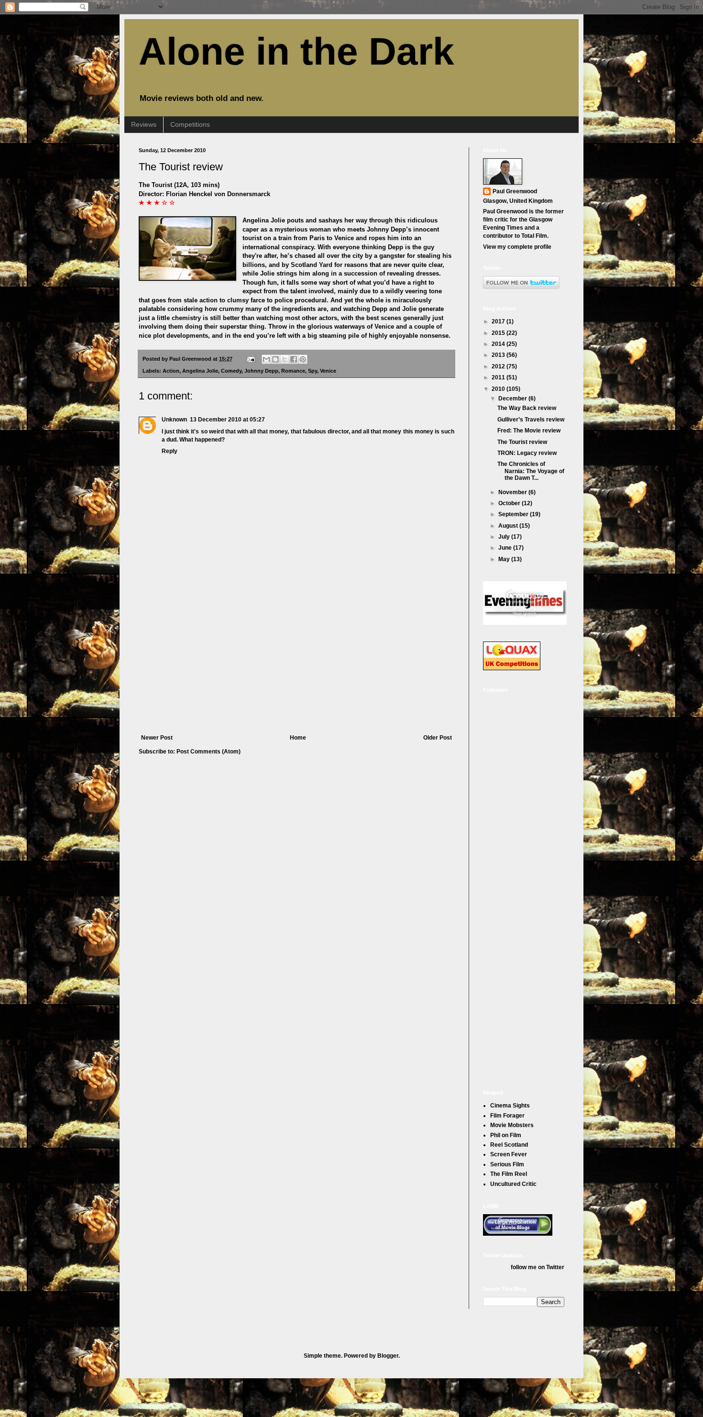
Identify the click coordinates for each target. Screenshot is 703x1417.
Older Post (437, 737)
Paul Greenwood (515, 191)
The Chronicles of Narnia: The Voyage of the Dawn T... (530, 471)
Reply (169, 451)
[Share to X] (284, 359)
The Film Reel (508, 1174)
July (504, 536)
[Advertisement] (296, 662)
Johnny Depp (261, 371)
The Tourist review (181, 167)
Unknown (174, 419)
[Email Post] (250, 359)
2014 (499, 344)
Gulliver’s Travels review (530, 419)
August (508, 525)
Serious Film (507, 1164)
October (510, 503)
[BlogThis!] (275, 359)
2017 (499, 321)
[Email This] (266, 359)
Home (298, 737)
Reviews (143, 124)
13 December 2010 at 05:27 (227, 419)
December (513, 398)
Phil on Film (505, 1135)
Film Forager (507, 1115)
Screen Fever (508, 1154)
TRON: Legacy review (527, 453)
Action (171, 371)
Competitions (190, 124)
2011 (499, 377)
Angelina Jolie (200, 371)
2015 (499, 333)
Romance (293, 371)
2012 (499, 366)
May (504, 559)
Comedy (231, 371)
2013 (499, 355)
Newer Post (157, 737)
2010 (499, 389)
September (514, 514)
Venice (328, 371)
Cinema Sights (510, 1105)
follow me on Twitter (537, 1267)
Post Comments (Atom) (208, 751)
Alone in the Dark (296, 51)
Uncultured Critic (513, 1184)
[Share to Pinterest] (303, 359)
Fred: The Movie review (528, 430)
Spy (312, 371)
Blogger (387, 1355)
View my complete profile (517, 247)
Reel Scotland (509, 1144)
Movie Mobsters (512, 1125)
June (505, 547)
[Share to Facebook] (293, 359)
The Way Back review (526, 408)
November (513, 492)
